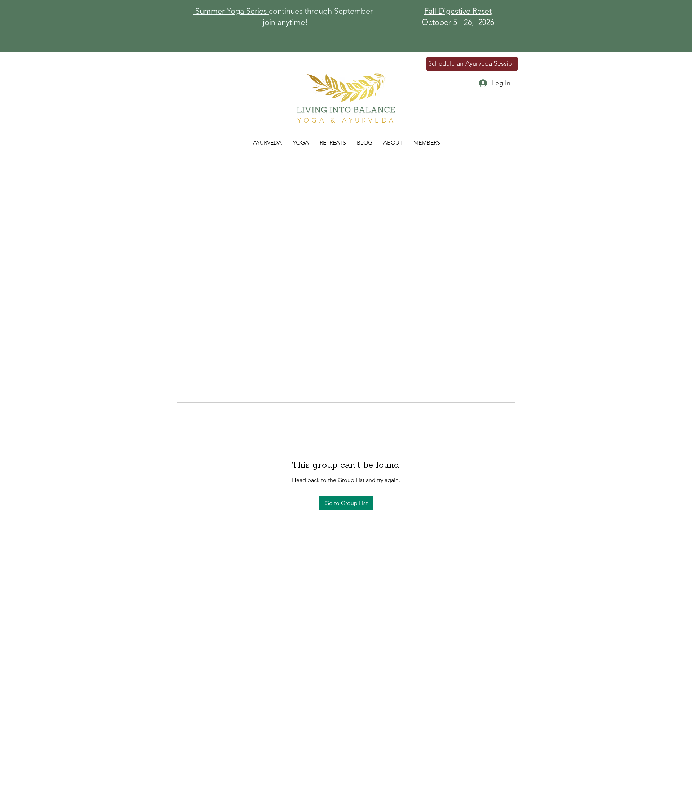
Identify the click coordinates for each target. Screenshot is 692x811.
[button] (332, 143)
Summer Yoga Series (231, 11)
